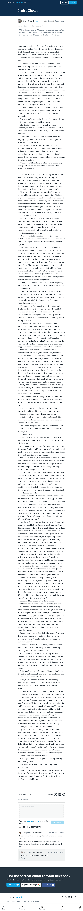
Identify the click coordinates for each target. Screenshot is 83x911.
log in (37, 821)
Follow (37, 21)
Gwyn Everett (38, 852)
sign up (30, 821)
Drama (20, 26)
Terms (13, 902)
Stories (62, 909)
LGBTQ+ (27, 26)
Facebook (47, 885)
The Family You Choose (52, 35)
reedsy (14, 2)
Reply (21, 846)
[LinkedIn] (69, 897)
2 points (28, 833)
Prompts (22, 909)
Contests (42, 909)
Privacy (19, 902)
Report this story (24, 800)
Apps (26, 3)
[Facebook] (72, 897)
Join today (12, 885)
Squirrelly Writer (37, 833)
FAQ (8, 902)
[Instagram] (66, 897)
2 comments (59, 21)
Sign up (64, 2)
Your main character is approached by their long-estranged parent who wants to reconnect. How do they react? (41, 32)
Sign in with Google (30, 885)
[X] (62, 897)
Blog (80, 909)
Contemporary (37, 26)
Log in (73, 2)
